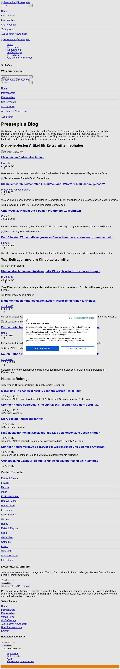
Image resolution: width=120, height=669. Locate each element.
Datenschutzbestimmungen (81, 318)
